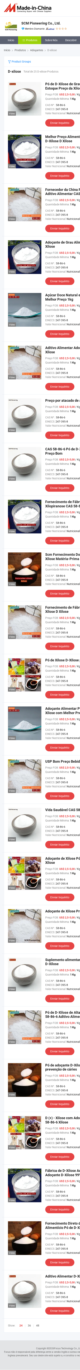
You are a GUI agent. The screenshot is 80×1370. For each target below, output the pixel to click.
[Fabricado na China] (28, 7)
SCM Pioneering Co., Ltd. (41, 23)
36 (29, 1325)
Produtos (31, 40)
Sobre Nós (51, 40)
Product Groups (21, 61)
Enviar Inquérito (59, 123)
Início (11, 40)
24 (21, 1325)
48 (37, 1325)
